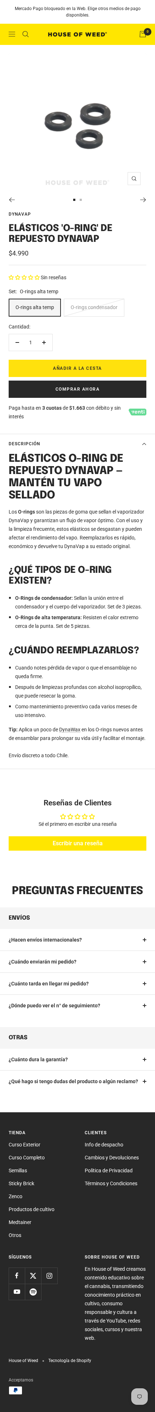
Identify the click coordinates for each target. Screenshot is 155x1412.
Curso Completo (27, 1157)
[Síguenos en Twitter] (33, 1276)
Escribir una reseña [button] (78, 843)
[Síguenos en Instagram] (49, 1276)
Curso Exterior (24, 1144)
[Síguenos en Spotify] (33, 1292)
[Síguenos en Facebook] (17, 1276)
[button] (25, 277)
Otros (15, 1235)
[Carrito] (142, 34)
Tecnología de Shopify (69, 1360)
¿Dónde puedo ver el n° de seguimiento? (54, 1005)
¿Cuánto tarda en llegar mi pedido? (49, 983)
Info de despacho (104, 1144)
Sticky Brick (21, 1183)
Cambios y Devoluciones (112, 1157)
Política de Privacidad (109, 1170)
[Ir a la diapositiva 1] (74, 200)
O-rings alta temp (34, 307)
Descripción (24, 443)
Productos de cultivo (31, 1209)
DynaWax (69, 729)
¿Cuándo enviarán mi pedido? (42, 962)
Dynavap (20, 214)
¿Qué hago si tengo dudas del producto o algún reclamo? (73, 1081)
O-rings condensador (94, 307)
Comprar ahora (78, 389)
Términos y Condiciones (111, 1183)
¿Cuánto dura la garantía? (38, 1059)
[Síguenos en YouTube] (17, 1292)
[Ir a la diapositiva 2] (81, 200)
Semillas (18, 1170)
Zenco (15, 1196)
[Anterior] (12, 199)
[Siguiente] (143, 199)
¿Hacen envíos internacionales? (45, 940)
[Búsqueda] (25, 34)
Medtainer (20, 1222)
